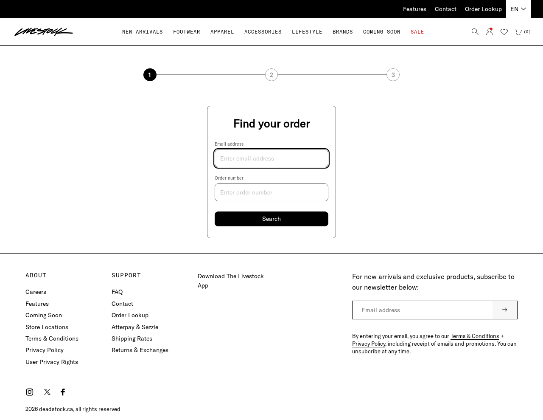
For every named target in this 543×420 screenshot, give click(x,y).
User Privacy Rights (51, 362)
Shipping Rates (132, 338)
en (514, 9)
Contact (445, 9)
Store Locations (46, 327)
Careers (35, 292)
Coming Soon (43, 315)
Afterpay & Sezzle (135, 327)
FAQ (117, 292)
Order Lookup (483, 9)
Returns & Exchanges (140, 350)
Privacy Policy (44, 350)
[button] (186, 31)
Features (414, 9)
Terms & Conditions (51, 338)
